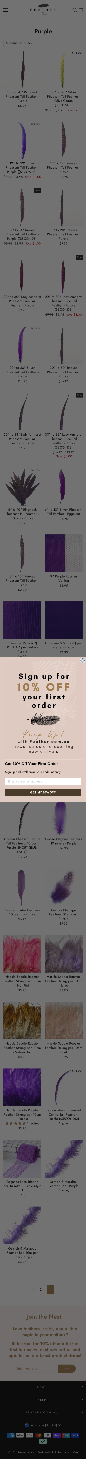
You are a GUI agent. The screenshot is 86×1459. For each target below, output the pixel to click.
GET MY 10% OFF (43, 792)
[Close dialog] (82, 660)
